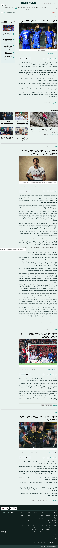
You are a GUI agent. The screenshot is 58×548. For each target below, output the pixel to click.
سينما (29, 518)
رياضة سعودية (41, 527)
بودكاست (6, 7)
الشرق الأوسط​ (46, 7)
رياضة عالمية (49, 17)
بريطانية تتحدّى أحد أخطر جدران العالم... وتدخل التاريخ (44, 129)
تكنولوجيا (24, 7)
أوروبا (49, 517)
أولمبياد (38, 103)
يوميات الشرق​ (20, 7)
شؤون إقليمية (55, 522)
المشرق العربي (54, 520)
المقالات (42, 515)
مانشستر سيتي (49, 500)
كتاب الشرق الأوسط (40, 518)
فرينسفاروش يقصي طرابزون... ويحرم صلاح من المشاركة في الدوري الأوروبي (8, 47)
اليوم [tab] (5, 21)
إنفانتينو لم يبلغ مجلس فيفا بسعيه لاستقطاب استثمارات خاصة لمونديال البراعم (22, 123)
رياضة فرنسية (44, 103)
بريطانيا (45, 322)
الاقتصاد (37, 7)
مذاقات (49, 527)
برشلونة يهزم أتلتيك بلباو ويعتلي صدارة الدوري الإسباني (7, 41)
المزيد (26, 9)
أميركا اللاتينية (48, 522)
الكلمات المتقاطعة (54, 536)
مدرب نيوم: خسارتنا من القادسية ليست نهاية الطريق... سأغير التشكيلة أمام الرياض (21, 138)
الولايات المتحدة (48, 515)
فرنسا (34, 103)
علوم (22, 517)
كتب (29, 515)
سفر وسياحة (48, 529)
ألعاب (28, 9)
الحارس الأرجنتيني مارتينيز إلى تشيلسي (8, 53)
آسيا (49, 518)
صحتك (22, 515)
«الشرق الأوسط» (51, 53)
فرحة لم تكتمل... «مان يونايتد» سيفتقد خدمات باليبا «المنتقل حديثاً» (8, 58)
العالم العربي (55, 515)
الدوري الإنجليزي (41, 500)
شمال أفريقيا (54, 518)
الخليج (55, 517)
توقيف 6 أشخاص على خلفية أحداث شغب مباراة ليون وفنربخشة (7, 35)
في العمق (12, 7)
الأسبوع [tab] (3, 21)
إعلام (29, 520)
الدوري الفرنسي (49, 405)
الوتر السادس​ (28, 517)
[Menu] (56, 8)
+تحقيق (35, 531)
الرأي (40, 7)
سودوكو (56, 538)
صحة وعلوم (28, 7)
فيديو (9, 7)
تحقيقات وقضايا (34, 529)
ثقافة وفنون (33, 7)
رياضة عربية (41, 529)
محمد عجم (51, 186)
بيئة (22, 518)
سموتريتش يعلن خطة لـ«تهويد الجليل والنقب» (43, 12)
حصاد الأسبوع (34, 527)
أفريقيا (49, 520)
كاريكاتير (42, 517)
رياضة (50, 103)
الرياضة (16, 7)
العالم (42, 7)
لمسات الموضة (48, 531)
